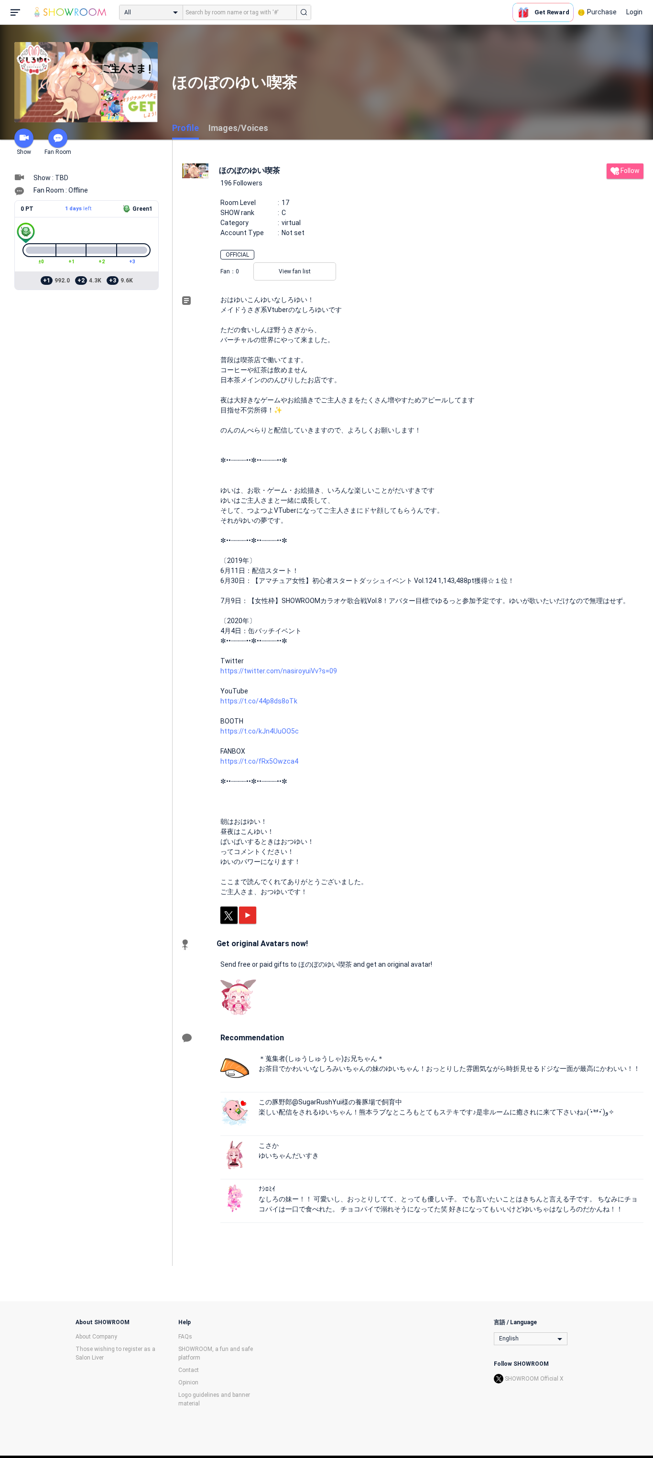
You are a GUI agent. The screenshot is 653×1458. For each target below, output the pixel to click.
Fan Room (57, 152)
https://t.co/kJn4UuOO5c (259, 731)
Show (24, 152)
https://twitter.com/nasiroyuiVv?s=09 (278, 671)
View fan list (295, 271)
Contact (188, 1370)
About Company (96, 1336)
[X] (229, 915)
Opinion (188, 1382)
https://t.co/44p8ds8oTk (258, 701)
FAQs (185, 1336)
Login (634, 12)
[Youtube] (247, 915)
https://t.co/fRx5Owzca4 (259, 761)
